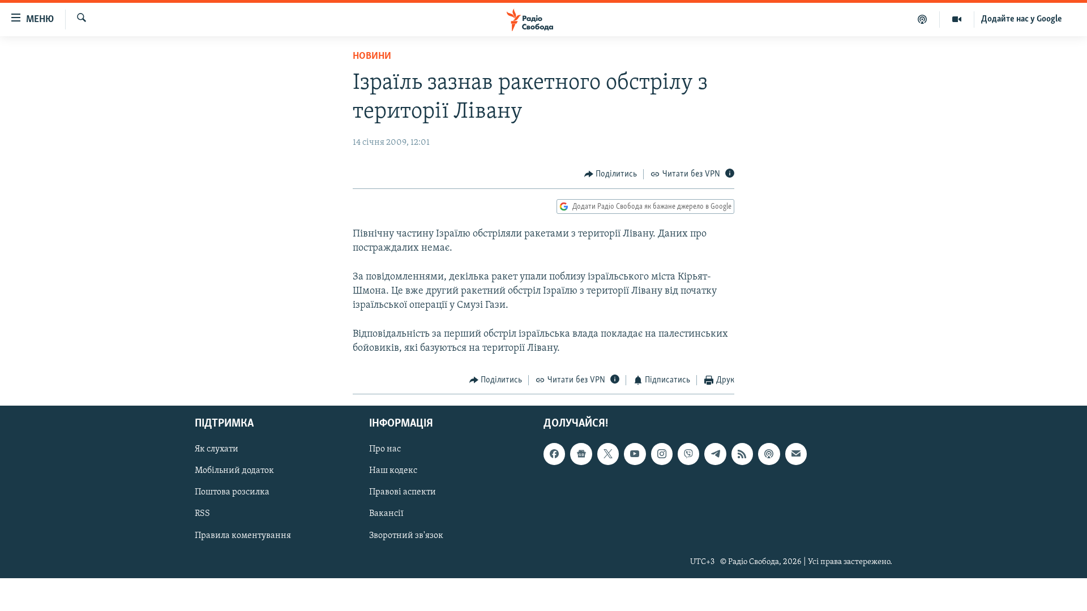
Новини (372, 56)
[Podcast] (769, 454)
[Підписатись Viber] (688, 454)
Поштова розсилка (232, 492)
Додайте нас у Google (1021, 19)
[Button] (610, 174)
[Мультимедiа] (957, 19)
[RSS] (742, 454)
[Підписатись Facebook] (554, 454)
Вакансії (386, 514)
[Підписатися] (796, 454)
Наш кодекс (393, 471)
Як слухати (216, 449)
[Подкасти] (922, 19)
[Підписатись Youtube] (634, 454)
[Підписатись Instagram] (662, 454)
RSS (202, 514)
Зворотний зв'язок (406, 535)
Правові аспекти (402, 492)
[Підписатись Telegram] (715, 454)
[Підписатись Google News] (581, 454)
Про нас (385, 449)
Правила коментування (243, 535)
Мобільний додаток (234, 471)
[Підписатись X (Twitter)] (608, 454)
